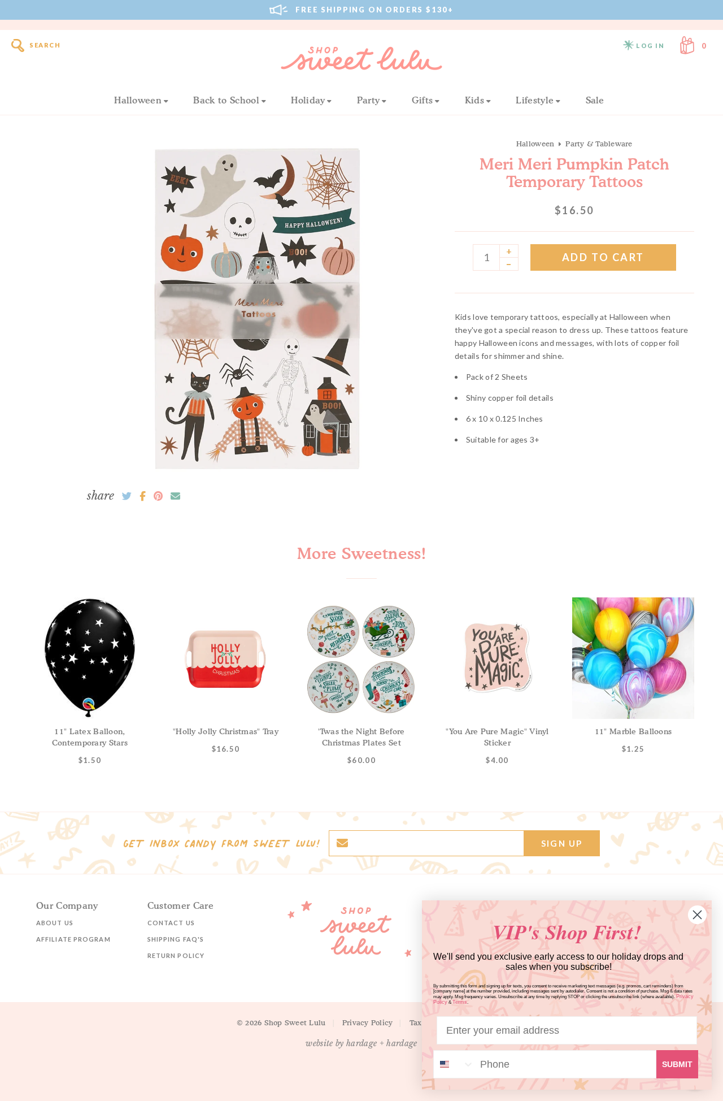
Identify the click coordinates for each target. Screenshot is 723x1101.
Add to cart (603, 257)
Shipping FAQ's (175, 939)
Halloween (138, 100)
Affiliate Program (73, 939)
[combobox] (454, 1064)
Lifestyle (535, 100)
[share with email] (175, 496)
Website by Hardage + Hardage (361, 1043)
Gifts (422, 100)
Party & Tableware (598, 143)
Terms (459, 1002)
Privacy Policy (367, 1022)
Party (368, 100)
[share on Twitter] (127, 496)
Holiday (308, 100)
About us (54, 922)
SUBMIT (677, 1064)
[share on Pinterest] (158, 496)
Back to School (226, 100)
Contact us (171, 922)
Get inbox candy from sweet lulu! (221, 843)
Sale (595, 100)
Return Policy (175, 955)
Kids (474, 100)
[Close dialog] (697, 915)
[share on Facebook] (143, 496)
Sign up (561, 843)
